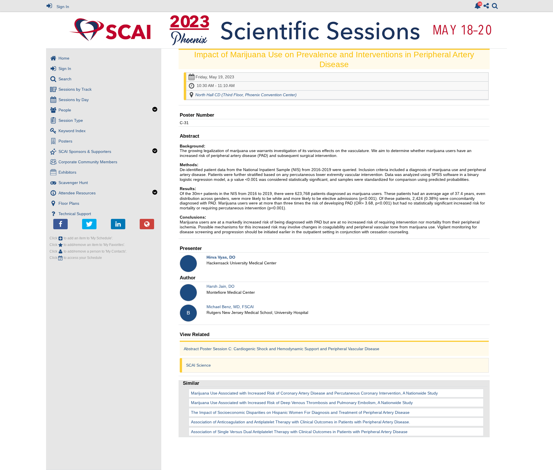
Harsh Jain (220, 286)
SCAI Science (198, 365)
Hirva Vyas (221, 257)
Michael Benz (230, 306)
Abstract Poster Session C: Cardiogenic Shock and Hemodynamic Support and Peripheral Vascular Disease (281, 348)
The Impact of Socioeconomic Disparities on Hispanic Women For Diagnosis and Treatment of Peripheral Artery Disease (300, 412)
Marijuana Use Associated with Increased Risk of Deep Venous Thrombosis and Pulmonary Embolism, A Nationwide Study (302, 402)
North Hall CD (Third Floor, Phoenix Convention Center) (246, 95)
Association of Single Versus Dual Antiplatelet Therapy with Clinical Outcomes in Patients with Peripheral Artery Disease (299, 431)
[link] (477, 6)
